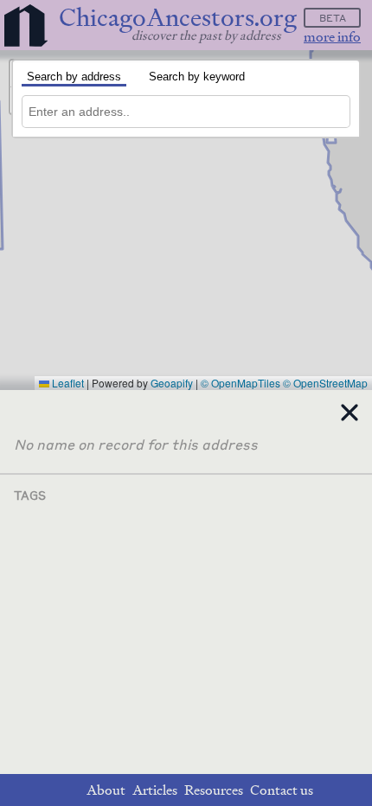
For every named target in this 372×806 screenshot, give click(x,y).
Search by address (74, 76)
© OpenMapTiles (240, 382)
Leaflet (66, 382)
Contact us (281, 790)
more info (332, 37)
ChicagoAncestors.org (178, 18)
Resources (213, 790)
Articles (154, 790)
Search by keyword (197, 76)
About (106, 790)
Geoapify (172, 382)
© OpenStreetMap (325, 382)
